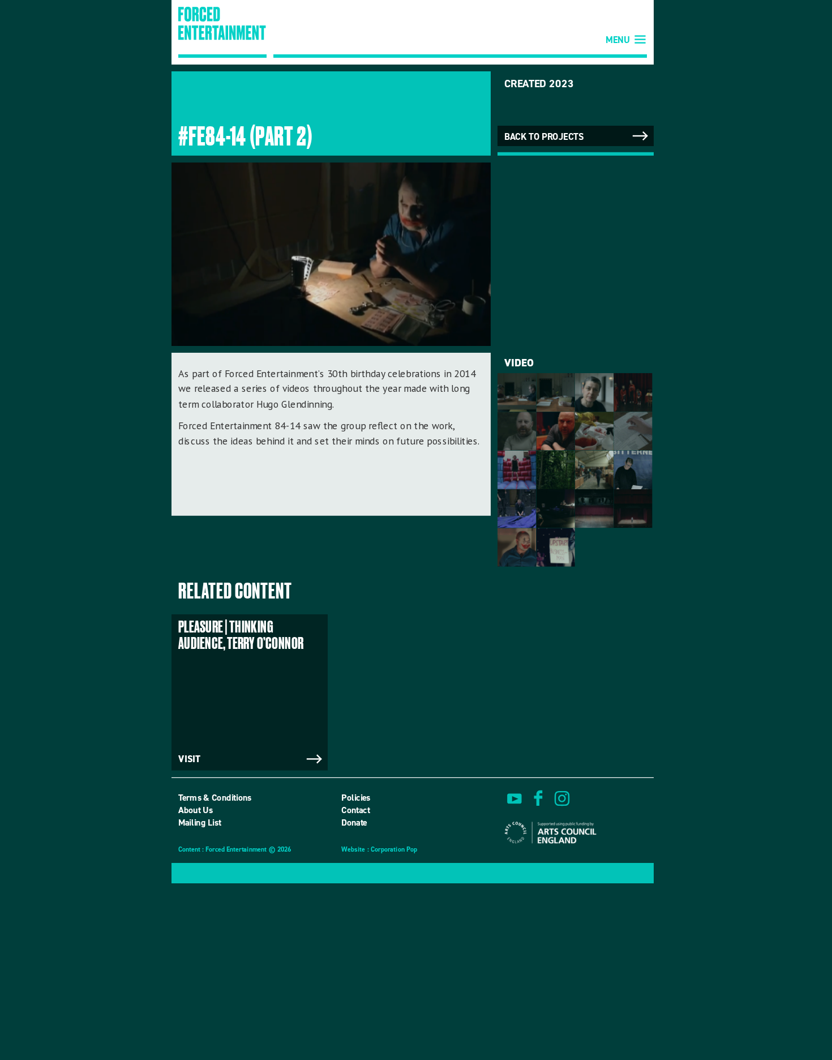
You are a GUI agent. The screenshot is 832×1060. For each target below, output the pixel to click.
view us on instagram (562, 798)
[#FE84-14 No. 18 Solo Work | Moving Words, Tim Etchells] (633, 431)
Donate (354, 822)
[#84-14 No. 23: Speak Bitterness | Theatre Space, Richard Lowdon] (517, 508)
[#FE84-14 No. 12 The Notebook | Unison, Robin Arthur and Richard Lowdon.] (555, 392)
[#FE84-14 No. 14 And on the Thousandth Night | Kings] (633, 392)
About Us (195, 810)
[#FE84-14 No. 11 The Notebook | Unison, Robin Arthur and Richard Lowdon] (517, 392)
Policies (356, 797)
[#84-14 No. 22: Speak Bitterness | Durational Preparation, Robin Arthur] (633, 470)
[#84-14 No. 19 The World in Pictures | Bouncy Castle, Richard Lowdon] (517, 470)
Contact (355, 810)
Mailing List (199, 822)
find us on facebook (538, 798)
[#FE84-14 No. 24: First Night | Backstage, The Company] (555, 508)
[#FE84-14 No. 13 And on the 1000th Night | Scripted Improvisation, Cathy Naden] (594, 392)
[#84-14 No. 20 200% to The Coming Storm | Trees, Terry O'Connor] (555, 470)
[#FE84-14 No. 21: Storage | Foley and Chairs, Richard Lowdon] (594, 470)
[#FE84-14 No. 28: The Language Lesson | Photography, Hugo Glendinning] (555, 547)
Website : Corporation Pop (379, 850)
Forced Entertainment (222, 32)
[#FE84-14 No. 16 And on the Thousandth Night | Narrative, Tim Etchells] (555, 431)
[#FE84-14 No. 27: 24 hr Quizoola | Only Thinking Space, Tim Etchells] (517, 547)
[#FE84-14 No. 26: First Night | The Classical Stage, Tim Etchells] (633, 508)
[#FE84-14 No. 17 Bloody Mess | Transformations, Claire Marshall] (594, 431)
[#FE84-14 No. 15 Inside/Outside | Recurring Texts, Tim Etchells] (517, 431)
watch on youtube (514, 798)
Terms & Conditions (215, 797)
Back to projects (544, 136)
